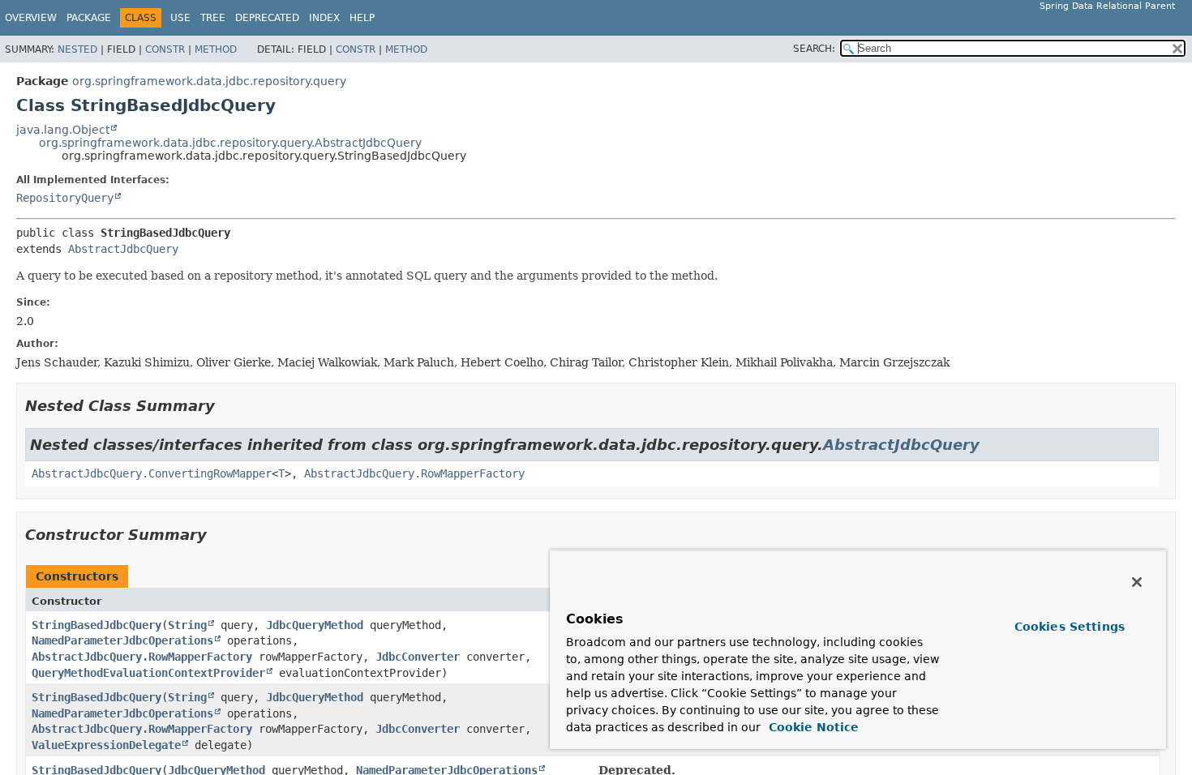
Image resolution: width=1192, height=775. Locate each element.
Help (362, 18)
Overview (31, 18)
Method (216, 49)
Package (88, 18)
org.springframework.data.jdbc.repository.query (209, 81)
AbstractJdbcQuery (123, 248)
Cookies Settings (1069, 626)
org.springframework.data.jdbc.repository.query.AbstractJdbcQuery (230, 142)
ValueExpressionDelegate (106, 745)
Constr (165, 49)
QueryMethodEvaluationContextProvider (148, 672)
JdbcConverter (417, 656)
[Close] (1137, 582)
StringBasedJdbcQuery (96, 625)
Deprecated (267, 18)
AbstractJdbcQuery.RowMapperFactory (414, 473)
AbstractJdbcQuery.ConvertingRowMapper (152, 473)
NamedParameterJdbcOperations (122, 640)
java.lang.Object (62, 129)
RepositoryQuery (65, 197)
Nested (77, 49)
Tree (212, 18)
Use (180, 18)
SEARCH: (814, 48)
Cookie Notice (812, 727)
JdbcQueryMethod (314, 625)
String (187, 625)
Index (324, 18)
